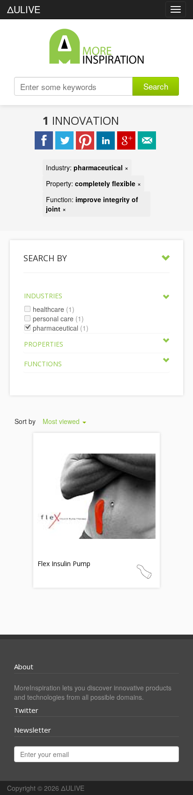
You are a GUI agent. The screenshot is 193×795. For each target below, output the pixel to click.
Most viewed (62, 421)
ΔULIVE (23, 9)
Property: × (93, 183)
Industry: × (87, 167)
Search (155, 86)
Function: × (92, 204)
